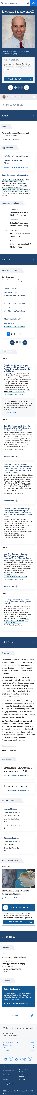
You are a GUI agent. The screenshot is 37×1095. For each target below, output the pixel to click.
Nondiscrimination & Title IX (25, 1070)
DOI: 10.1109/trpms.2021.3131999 (16, 621)
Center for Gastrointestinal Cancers (13, 179)
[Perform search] (28, 3)
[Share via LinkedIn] (11, 105)
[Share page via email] (18, 105)
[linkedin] (20, 1059)
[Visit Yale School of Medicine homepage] (18, 1028)
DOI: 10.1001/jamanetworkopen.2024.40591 (15, 575)
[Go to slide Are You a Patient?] (15, 87)
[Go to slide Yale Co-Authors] (17, 342)
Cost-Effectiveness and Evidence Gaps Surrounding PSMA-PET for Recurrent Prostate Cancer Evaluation (17, 428)
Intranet (5, 1067)
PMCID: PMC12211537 (21, 489)
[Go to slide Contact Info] (10, 87)
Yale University (7, 1080)
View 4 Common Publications (14, 296)
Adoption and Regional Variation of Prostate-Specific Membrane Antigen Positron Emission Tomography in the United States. (17, 368)
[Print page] (21, 105)
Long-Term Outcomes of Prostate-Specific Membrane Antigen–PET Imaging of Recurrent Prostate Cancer (17, 556)
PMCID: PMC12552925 (17, 445)
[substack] (25, 1059)
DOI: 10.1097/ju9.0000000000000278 (13, 534)
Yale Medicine (11, 193)
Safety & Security (8, 1075)
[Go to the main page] (10, 3)
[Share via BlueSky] (14, 105)
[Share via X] (4, 105)
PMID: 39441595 (15, 573)
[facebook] (11, 1059)
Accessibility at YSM (8, 1070)
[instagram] (16, 1059)
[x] (30, 1059)
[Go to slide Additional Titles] (18, 87)
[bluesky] (6, 1059)
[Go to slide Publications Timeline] (12, 342)
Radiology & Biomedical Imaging (18, 189)
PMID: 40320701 (9, 489)
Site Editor (21, 1067)
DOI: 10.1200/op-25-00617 (17, 391)
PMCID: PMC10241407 (17, 620)
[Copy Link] (33, 115)
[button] (11, 60)
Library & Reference (24, 1080)
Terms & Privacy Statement (23, 1075)
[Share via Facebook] (7, 105)
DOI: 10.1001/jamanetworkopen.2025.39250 (16, 446)
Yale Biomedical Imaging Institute (16, 190)
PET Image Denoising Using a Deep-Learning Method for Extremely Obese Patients (17, 602)
